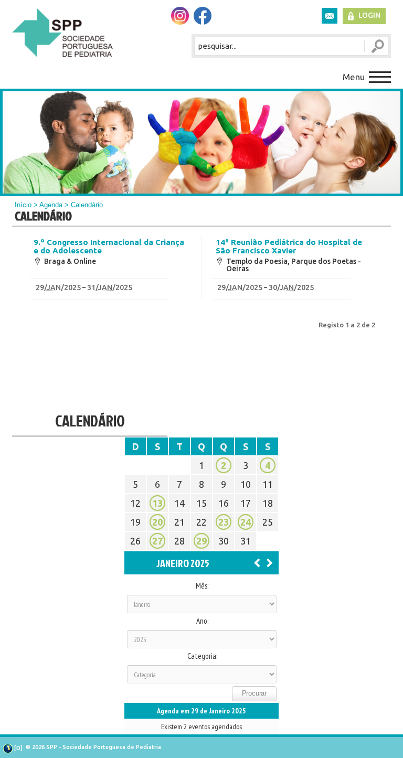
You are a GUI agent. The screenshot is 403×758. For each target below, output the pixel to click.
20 (157, 522)
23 (223, 522)
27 (157, 541)
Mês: (202, 586)
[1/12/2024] (257, 562)
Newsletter (329, 16)
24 (245, 522)
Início (23, 205)
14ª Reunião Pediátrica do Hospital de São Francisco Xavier (289, 246)
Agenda (50, 205)
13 (157, 503)
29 (201, 541)
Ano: (202, 621)
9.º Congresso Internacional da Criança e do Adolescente (109, 246)
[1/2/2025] (269, 562)
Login (369, 15)
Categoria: (202, 656)
